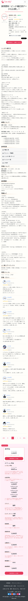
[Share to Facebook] (10, 594)
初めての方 (22, 588)
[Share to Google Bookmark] (14, 594)
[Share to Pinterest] (17, 594)
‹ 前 (7, 438)
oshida (8, 281)
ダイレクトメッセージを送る (15, 35)
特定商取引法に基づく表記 (10, 586)
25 (4, 21)
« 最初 (3, 438)
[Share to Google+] (12, 594)
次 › (20, 438)
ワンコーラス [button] (4, 445)
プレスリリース (20, 586)
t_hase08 (9, 297)
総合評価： (15, 19)
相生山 (8, 422)
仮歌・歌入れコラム (14, 588)
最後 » (24, 438)
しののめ (9, 346)
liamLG (8, 362)
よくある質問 (10, 591)
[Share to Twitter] (8, 594)
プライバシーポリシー (17, 583)
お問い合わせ (18, 591)
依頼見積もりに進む (14, 458)
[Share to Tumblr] (16, 594)
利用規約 (8, 583)
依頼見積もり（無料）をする (14, 42)
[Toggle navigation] (25, 2)
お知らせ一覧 (6, 588)
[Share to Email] (19, 594)
